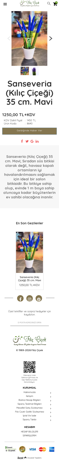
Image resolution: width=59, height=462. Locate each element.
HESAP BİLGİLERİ (29, 431)
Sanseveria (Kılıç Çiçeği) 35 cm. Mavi (29, 278)
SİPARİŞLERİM (29, 435)
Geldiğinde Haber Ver (29, 130)
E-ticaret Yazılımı (33, 458)
